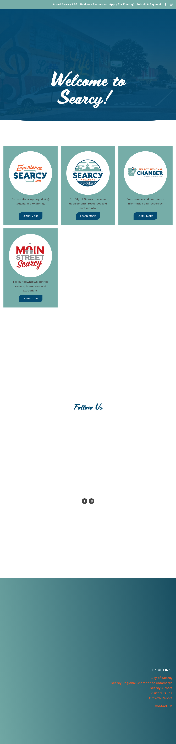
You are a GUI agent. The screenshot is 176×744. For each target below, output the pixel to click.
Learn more (30, 216)
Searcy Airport (161, 688)
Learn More (88, 216)
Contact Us (164, 706)
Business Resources (93, 4)
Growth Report (161, 698)
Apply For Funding (121, 4)
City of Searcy (162, 678)
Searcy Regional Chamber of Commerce (142, 683)
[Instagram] (91, 501)
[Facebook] (84, 501)
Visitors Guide (162, 693)
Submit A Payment (148, 4)
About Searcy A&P (65, 4)
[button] (30, 457)
